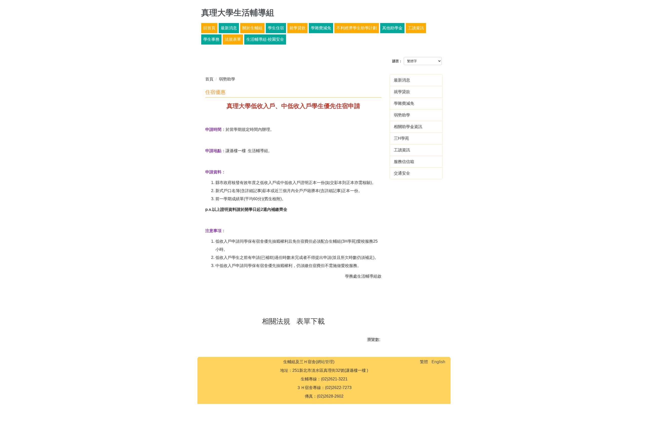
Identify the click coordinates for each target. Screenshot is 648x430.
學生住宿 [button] (276, 28)
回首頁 (209, 28)
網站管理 (325, 362)
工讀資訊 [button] (416, 28)
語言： (397, 61)
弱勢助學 (227, 79)
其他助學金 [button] (392, 28)
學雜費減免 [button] (321, 28)
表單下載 (310, 321)
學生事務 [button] (211, 39)
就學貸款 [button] (297, 28)
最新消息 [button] (229, 28)
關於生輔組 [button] (252, 28)
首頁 (209, 79)
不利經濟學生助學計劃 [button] (356, 28)
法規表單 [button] (233, 39)
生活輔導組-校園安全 (265, 39)
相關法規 (276, 321)
